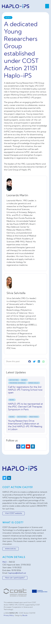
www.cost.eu (10, 549)
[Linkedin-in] (9, 478)
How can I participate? (15, 578)
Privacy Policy (9, 615)
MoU (4, 562)
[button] (47, 6)
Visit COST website (13, 513)
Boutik (25, 615)
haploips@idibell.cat (17, 573)
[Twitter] (4, 478)
